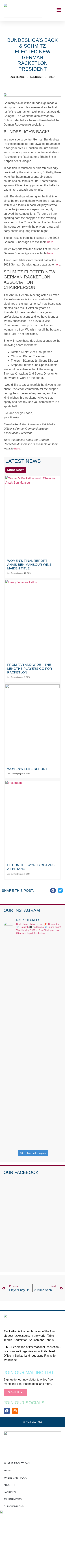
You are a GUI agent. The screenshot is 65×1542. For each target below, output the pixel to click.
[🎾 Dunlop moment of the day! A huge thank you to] (32, 1050)
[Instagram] (15, 1411)
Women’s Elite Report (27, 769)
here (50, 242)
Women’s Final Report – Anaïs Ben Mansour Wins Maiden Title (29, 564)
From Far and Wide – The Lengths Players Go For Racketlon (29, 668)
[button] (53, 890)
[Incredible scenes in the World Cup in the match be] (32, 1110)
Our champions (14, 1506)
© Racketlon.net (32, 1422)
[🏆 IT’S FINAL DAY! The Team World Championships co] (32, 1001)
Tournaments (13, 1499)
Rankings (10, 1492)
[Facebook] (7, 1411)
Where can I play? (15, 1477)
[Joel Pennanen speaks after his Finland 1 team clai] (32, 956)
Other (52, 77)
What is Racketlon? (17, 1463)
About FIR (10, 1485)
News (7, 1470)
